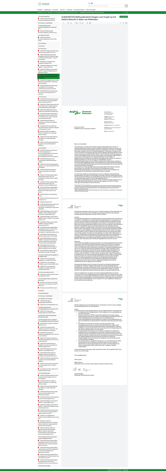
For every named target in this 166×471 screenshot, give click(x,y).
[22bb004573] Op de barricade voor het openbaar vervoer (48, 199)
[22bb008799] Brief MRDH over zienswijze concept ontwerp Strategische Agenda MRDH (47, 122)
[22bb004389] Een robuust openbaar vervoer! (47, 195)
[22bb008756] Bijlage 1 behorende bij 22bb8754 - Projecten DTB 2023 (47, 66)
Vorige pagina (124, 16)
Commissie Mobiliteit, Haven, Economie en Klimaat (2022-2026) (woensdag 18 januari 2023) (70, 12)
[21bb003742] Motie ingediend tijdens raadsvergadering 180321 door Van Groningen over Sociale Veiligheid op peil (48, 183)
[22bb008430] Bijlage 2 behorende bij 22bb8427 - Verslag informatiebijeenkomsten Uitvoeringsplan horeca (48, 406)
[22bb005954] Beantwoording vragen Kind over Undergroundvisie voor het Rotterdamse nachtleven (48, 393)
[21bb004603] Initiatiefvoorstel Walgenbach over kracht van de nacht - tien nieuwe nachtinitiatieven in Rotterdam (48, 329)
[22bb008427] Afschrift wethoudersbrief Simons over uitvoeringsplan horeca (48, 398)
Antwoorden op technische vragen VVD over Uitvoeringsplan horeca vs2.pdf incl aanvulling (48, 365)
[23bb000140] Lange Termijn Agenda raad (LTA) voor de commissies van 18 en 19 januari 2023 (48, 284)
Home (45, 12)
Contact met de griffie (90, 9)
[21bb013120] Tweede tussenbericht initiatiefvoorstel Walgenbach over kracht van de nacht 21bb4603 (48, 340)
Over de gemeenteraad (79, 9)
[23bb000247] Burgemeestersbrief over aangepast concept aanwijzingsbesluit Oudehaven (48, 144)
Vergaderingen (47, 9)
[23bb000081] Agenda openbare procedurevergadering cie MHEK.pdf (46, 19)
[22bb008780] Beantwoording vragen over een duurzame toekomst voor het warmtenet (48, 92)
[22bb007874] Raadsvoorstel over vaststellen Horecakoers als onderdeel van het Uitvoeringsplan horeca (47, 345)
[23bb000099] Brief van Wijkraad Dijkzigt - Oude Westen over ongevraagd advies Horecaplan (47, 133)
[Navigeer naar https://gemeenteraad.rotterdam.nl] (43, 5)
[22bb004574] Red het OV (46, 202)
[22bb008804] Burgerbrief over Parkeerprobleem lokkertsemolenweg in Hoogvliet (47, 160)
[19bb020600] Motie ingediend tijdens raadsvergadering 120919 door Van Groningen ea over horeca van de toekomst (48, 461)
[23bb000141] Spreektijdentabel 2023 (49, 304)
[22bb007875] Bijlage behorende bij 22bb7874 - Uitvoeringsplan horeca (47, 349)
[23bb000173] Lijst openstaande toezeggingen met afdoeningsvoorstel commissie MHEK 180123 (46, 268)
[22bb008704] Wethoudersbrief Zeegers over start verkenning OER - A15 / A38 (48, 51)
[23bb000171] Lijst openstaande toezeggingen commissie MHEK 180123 (47, 259)
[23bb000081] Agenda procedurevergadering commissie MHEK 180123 (47, 39)
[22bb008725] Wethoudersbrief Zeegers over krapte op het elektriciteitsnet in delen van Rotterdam (48, 76)
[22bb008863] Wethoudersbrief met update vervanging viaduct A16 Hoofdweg (47, 235)
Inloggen (125, 470)
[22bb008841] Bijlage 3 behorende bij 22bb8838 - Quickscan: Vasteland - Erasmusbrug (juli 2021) (47, 224)
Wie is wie (62, 9)
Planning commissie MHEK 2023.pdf (48, 287)
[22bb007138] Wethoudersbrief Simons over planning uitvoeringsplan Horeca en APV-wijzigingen (48, 377)
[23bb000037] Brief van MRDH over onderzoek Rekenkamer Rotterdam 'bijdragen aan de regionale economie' (48, 127)
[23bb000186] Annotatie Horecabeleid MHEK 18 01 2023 (48, 324)
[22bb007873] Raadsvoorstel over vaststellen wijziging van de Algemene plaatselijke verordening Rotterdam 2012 (47, 354)
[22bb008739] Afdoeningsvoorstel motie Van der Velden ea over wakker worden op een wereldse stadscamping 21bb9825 (48, 106)
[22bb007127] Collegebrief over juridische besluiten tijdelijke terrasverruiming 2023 (48, 417)
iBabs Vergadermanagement (114, 470)
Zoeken (89, 3)
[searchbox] (106, 5)
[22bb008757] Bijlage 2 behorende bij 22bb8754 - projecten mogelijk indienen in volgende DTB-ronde (47, 71)
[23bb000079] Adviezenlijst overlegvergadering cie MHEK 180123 (46, 312)
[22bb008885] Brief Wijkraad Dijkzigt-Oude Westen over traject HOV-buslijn (47, 251)
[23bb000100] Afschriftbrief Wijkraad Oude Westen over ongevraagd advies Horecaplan (47, 138)
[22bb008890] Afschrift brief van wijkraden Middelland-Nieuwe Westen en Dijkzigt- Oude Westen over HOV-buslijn (47, 247)
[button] (126, 5)
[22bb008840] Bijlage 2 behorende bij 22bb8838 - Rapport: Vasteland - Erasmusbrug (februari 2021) (48, 218)
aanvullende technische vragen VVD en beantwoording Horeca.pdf (48, 369)
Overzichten (55, 9)
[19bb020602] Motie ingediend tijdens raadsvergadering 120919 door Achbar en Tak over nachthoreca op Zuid (48, 456)
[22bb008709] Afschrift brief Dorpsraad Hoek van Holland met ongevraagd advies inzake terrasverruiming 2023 (48, 100)
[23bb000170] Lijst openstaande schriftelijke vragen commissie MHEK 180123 (48, 263)
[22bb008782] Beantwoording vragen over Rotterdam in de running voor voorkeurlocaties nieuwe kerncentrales (47, 87)
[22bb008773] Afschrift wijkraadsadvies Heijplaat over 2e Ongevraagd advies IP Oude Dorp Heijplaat (48, 166)
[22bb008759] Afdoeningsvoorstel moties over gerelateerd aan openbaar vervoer (47, 171)
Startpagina (40, 9)
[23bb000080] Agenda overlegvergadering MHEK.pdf (45, 301)
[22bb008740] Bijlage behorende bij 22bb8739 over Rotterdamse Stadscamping (48, 110)
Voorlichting (69, 9)
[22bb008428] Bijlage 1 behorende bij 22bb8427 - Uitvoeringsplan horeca (47, 401)
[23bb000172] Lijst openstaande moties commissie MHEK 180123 (48, 275)
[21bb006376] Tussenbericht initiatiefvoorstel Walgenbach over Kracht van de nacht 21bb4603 (48, 334)
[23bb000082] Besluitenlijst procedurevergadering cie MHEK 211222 (47, 31)
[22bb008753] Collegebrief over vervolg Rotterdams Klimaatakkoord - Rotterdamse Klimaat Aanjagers (48, 82)
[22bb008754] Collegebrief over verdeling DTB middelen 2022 (46, 62)
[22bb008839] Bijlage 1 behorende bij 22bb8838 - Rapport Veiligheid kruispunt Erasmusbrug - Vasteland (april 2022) (47, 213)
